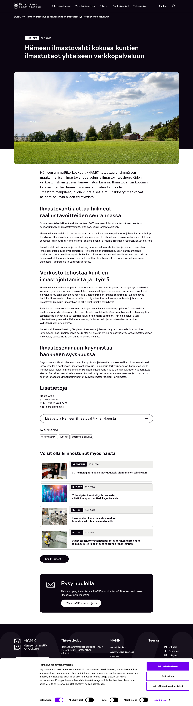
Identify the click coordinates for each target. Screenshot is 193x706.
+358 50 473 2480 (57, 403)
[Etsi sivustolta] (173, 6)
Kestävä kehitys (49, 436)
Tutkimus (64, 436)
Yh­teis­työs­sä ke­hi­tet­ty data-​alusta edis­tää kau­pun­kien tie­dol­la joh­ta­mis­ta (95, 497)
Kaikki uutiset (53, 558)
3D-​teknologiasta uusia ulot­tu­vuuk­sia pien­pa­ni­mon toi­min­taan (109, 472)
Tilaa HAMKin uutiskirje (79, 603)
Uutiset (32, 38)
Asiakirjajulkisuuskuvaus (122, 652)
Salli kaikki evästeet (168, 666)
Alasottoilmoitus (118, 647)
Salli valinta (168, 676)
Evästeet (114, 656)
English (163, 6)
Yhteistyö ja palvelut (82, 436)
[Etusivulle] (27, 6)
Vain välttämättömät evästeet (168, 686)
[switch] (89, 700)
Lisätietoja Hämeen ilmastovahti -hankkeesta (80, 418)
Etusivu (17, 16)
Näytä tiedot (160, 700)
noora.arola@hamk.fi (52, 406)
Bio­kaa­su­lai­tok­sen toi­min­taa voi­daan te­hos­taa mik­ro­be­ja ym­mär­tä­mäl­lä (94, 520)
